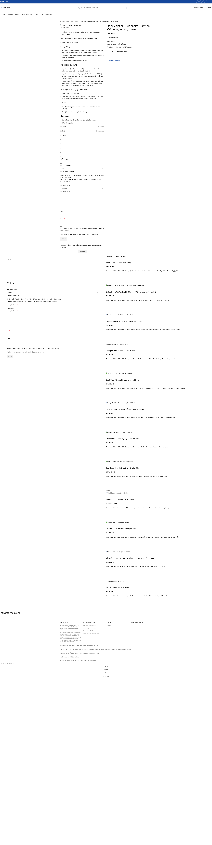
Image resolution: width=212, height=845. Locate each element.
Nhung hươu (119, 47)
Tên (62, 211)
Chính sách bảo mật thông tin (91, 633)
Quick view (108, 578)
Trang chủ (63, 21)
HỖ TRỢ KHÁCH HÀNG (89, 622)
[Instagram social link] (203, 1)
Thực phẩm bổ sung (73, 21)
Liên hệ (109, 625)
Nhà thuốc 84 (64, 622)
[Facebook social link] (197, 1)
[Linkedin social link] (114, 56)
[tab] (65, 32)
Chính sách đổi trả (88, 631)
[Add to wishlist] (108, 570)
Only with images (65, 165)
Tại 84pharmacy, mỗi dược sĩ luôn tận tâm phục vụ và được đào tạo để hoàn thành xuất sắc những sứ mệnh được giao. (70, 627)
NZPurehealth (128, 47)
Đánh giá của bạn (66, 185)
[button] (108, 574)
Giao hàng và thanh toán (89, 628)
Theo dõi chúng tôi (136, 622)
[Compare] (108, 555)
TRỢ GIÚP (110, 622)
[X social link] (200, 1)
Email (62, 219)
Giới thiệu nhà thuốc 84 (89, 625)
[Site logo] (5, 7)
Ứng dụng (109, 628)
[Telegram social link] (116, 56)
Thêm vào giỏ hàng (121, 51)
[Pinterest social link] (210, 1)
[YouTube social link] (207, 1)
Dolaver (112, 47)
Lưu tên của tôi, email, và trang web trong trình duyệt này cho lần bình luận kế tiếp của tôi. (82, 229)
